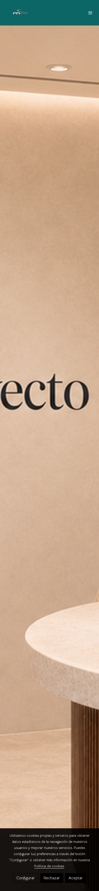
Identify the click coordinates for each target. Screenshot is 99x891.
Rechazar (51, 878)
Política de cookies (49, 866)
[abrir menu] (90, 12)
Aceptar (76, 878)
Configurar (25, 878)
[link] (20, 13)
